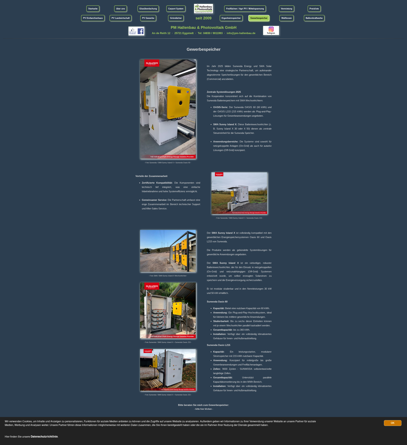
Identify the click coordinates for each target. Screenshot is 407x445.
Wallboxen (286, 18)
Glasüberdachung (148, 8)
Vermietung (286, 8)
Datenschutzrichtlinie (44, 436)
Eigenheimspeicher (231, 18)
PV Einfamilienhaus (93, 18)
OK (393, 423)
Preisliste (314, 8)
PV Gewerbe (148, 18)
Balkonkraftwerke (314, 18)
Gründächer (176, 18)
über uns (120, 8)
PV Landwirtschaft (121, 18)
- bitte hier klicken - (203, 409)
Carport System (175, 8)
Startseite (92, 8)
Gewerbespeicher (258, 18)
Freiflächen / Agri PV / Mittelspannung (245, 8)
